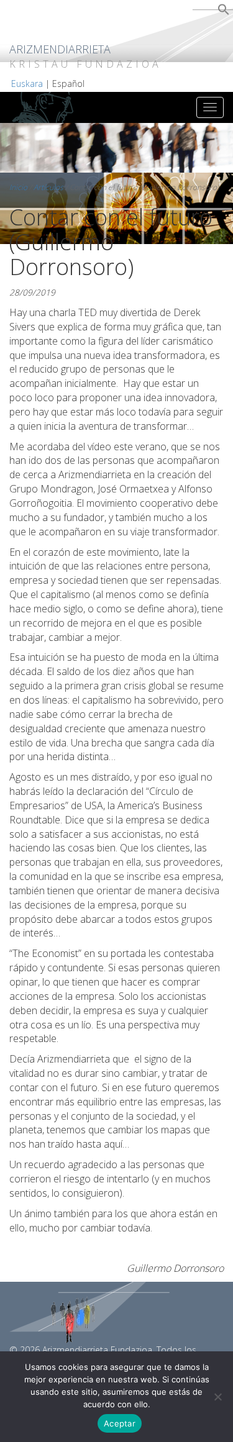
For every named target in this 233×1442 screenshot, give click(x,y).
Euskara (27, 83)
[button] (223, 12)
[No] (217, 1396)
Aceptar (119, 1423)
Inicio (18, 187)
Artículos (48, 187)
